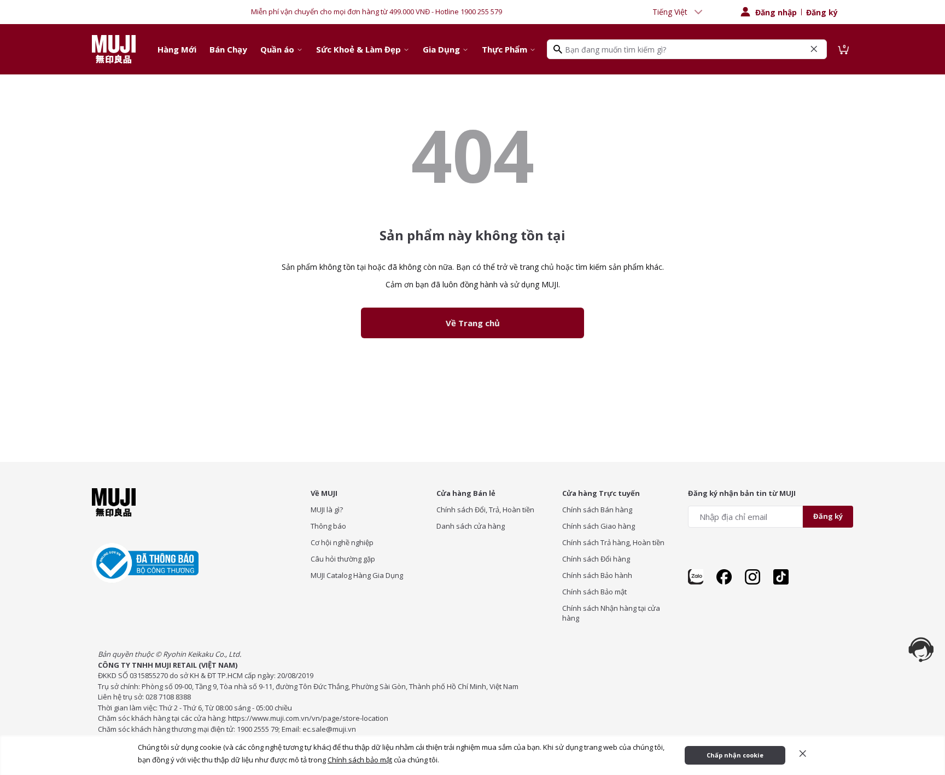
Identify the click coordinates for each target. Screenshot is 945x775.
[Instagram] (752, 577)
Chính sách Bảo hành (597, 575)
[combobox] (678, 12)
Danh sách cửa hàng (470, 526)
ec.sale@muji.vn (329, 729)
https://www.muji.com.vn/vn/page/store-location (308, 718)
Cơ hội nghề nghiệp (342, 542)
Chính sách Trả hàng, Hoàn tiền (613, 542)
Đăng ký (822, 12)
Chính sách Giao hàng (598, 526)
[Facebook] (724, 577)
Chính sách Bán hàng (597, 509)
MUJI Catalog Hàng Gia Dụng (357, 575)
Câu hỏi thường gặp (343, 559)
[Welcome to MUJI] (114, 49)
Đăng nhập (776, 12)
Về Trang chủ (473, 322)
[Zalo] (695, 577)
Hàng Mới (177, 49)
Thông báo (328, 526)
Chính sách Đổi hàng (596, 559)
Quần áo (277, 49)
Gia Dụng (441, 49)
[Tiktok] (781, 577)
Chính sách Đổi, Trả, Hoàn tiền (485, 509)
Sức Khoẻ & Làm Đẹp (358, 49)
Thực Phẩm (504, 49)
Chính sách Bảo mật (594, 592)
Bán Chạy (228, 49)
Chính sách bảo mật (360, 760)
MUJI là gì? (327, 509)
